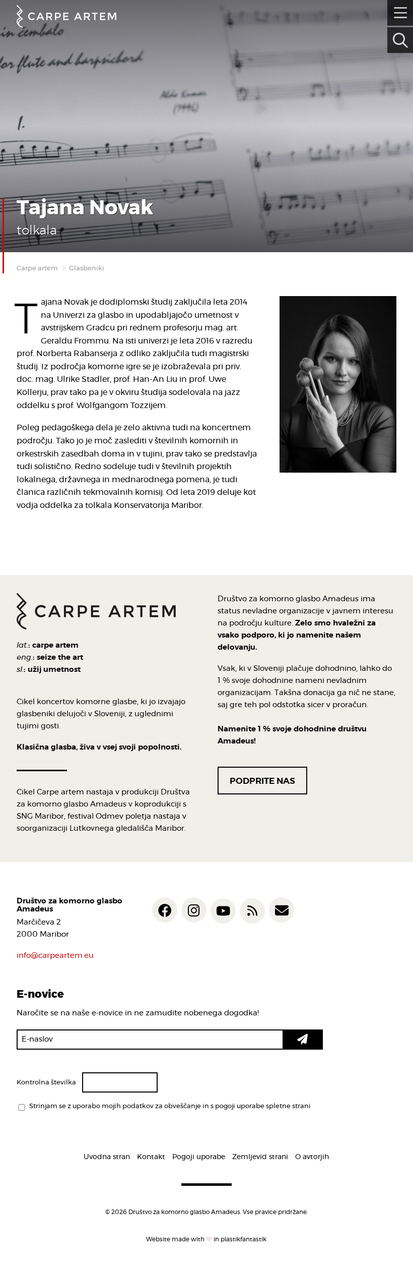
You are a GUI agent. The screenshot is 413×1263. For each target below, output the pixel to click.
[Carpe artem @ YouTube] (223, 911)
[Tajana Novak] (338, 384)
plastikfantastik (243, 1239)
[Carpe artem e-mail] (281, 910)
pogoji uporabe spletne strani (263, 1106)
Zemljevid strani (260, 1157)
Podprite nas (262, 781)
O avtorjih (312, 1157)
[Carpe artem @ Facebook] (164, 910)
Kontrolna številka (46, 1082)
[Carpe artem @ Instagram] (193, 910)
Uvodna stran (107, 1157)
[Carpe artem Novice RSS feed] (252, 911)
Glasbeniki (86, 268)
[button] (303, 1039)
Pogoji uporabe (198, 1157)
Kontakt (151, 1157)
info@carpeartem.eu (55, 955)
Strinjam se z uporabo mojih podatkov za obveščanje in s (170, 1106)
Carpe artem (37, 268)
